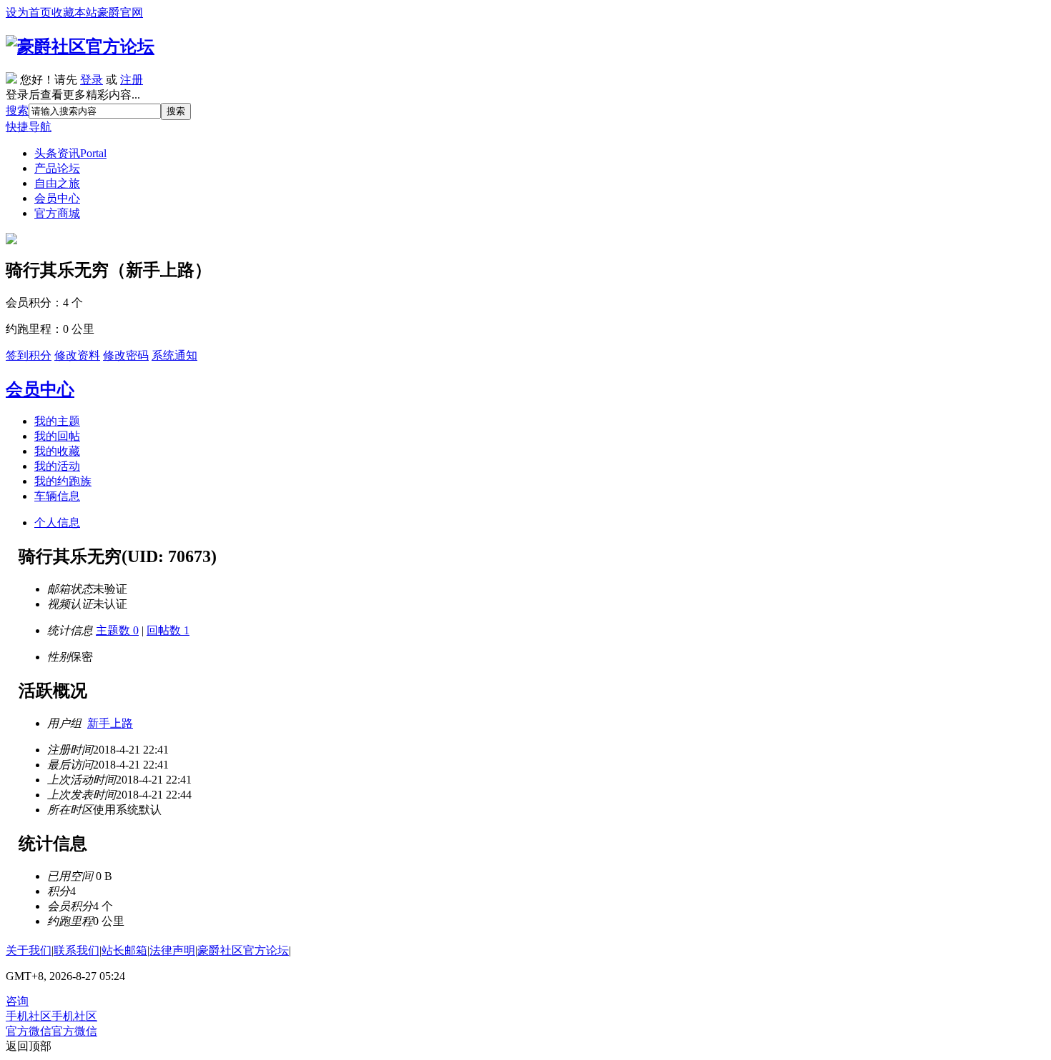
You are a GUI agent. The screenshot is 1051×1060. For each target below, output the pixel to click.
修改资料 (77, 355)
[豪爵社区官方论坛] (80, 46)
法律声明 (172, 950)
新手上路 (110, 723)
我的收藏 (57, 451)
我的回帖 (57, 436)
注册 (131, 80)
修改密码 (126, 355)
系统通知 (174, 355)
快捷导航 (28, 127)
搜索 (17, 110)
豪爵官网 (120, 12)
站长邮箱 (124, 950)
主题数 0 (117, 630)
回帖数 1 (168, 630)
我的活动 (57, 466)
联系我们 (76, 950)
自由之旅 (57, 183)
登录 (91, 80)
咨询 (17, 1001)
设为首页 (28, 12)
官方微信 (51, 1031)
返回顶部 (28, 1046)
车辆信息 (57, 496)
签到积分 (28, 355)
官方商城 (57, 213)
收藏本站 (74, 12)
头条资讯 (70, 153)
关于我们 (28, 950)
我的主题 (57, 421)
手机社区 (51, 1016)
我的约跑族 (63, 481)
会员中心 (57, 198)
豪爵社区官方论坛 (243, 950)
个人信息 (57, 522)
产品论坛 (57, 168)
